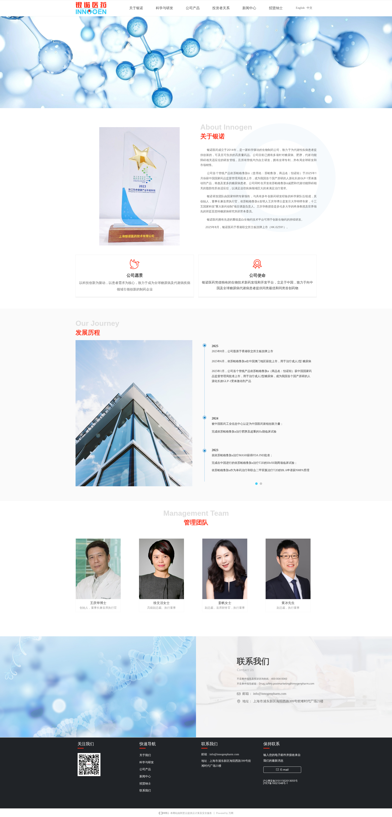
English (300, 7)
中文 (309, 7)
